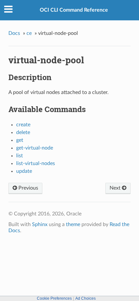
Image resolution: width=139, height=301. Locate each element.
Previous (27, 188)
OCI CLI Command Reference (74, 10)
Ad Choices (85, 298)
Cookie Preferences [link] (54, 298)
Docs (14, 33)
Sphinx (40, 224)
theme (73, 224)
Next (116, 188)
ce (29, 33)
